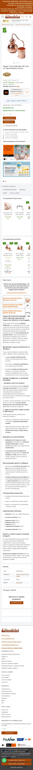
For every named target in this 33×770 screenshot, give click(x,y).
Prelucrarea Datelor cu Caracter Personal (12, 666)
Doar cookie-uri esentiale (16, 764)
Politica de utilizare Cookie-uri (9, 668)
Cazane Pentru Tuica (7, 24)
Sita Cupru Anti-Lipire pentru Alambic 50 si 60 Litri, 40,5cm (8, 213)
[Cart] (30, 16)
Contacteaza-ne (5, 689)
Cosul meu (4, 682)
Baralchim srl (5, 635)
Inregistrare (4, 712)
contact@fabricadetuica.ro (10, 645)
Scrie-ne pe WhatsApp (11, 136)
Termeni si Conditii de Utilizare (9, 663)
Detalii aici (13, 11)
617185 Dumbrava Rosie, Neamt (11, 642)
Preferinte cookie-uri (16, 767)
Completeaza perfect (10, 189)
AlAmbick (19, 582)
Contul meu (4, 710)
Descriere (22, 189)
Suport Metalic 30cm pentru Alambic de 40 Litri (19, 213)
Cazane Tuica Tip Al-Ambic (22, 24)
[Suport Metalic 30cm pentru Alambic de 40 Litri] (19, 206)
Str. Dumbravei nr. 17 (8, 638)
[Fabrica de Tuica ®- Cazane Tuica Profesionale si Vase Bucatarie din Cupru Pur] (12, 16)
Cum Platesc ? (5, 677)
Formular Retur (5, 696)
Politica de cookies (25, 753)
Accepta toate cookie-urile (16, 760)
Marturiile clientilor (6, 661)
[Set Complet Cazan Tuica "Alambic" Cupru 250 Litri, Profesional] (19, 247)
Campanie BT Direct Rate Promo (10, 654)
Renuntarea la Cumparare (8, 693)
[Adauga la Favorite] (11, 209)
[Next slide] (28, 217)
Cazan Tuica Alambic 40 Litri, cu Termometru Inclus (8, 254)
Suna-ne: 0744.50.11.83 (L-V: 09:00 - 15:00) (17, 132)
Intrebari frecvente (6, 691)
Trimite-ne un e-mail (10, 134)
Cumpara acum (9, 118)
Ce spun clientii (14, 193)
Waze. (22, 13)
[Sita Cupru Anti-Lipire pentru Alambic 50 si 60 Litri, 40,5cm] (8, 206)
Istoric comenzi (5, 714)
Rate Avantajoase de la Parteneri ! (14, 141)
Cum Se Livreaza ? (6, 679)
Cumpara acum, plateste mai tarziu (17, 92)
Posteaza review (16, 602)
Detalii (5, 193)
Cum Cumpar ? (5, 675)
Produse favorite (6, 716)
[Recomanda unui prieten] (6, 181)
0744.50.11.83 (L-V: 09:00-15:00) (11, 648)
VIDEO (3, 659)
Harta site (4, 698)
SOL (2, 703)
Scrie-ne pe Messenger (11, 138)
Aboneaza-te (9, 733)
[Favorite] (26, 16)
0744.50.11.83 (27, 11)
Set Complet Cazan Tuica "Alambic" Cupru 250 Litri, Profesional (20, 254)
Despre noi (4, 656)
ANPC (3, 700)
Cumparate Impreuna (8, 186)
